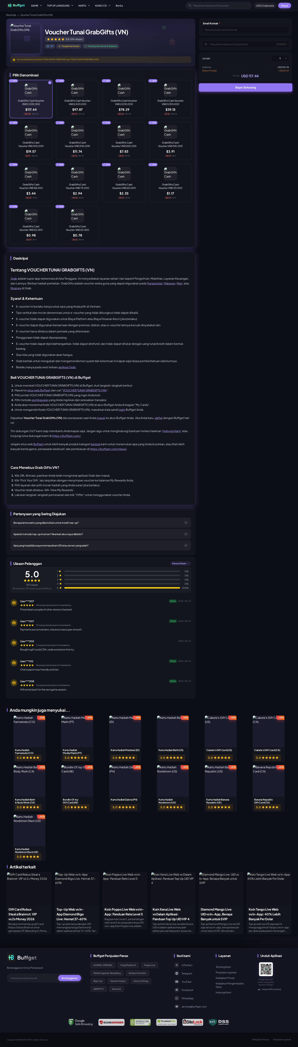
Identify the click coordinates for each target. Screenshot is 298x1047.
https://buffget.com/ (66, 436)
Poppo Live (149, 965)
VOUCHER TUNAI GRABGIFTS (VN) (85, 390)
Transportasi (155, 283)
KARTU (82, 5)
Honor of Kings (141, 981)
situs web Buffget (38, 390)
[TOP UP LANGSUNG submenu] (72, 5)
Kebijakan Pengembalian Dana (230, 985)
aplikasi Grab (67, 367)
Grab (14, 278)
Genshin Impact (118, 981)
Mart (179, 283)
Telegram (187, 973)
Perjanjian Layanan (226, 972)
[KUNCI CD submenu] (109, 5)
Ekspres (16, 288)
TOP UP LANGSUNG (58, 5)
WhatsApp (187, 998)
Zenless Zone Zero (137, 973)
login (122, 409)
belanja (95, 444)
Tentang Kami (223, 966)
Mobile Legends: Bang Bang (107, 973)
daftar (159, 418)
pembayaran (40, 400)
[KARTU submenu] (89, 5)
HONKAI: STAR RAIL (102, 965)
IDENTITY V (98, 989)
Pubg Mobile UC (128, 965)
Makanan (169, 283)
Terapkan (281, 44)
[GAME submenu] (41, 5)
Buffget (38, 444)
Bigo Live (97, 981)
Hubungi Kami (172, 431)
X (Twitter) (187, 965)
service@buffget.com (194, 1006)
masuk (101, 418)
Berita (119, 5)
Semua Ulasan (179, 563)
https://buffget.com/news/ (108, 449)
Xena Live (116, 989)
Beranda (11, 14)
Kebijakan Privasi (225, 977)
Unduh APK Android (271, 989)
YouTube (186, 981)
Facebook (187, 989)
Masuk (284, 5)
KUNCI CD (101, 5)
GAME (34, 5)
